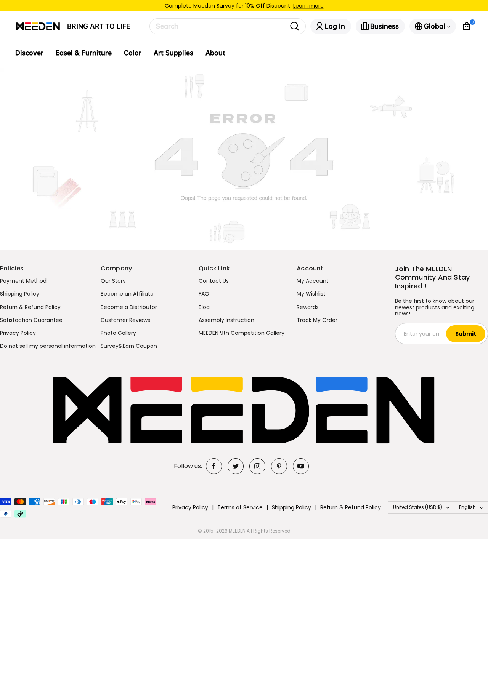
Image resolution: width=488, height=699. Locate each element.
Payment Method (23, 281)
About (215, 53)
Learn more (308, 6)
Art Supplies (173, 53)
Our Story (113, 281)
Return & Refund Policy (30, 307)
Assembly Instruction (226, 320)
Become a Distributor (129, 307)
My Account (313, 281)
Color (132, 53)
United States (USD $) (417, 507)
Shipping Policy (19, 294)
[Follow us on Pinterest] (279, 466)
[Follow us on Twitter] (235, 466)
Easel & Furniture (84, 53)
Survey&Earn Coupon (129, 346)
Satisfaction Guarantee (31, 320)
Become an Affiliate (127, 294)
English (467, 507)
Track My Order (317, 320)
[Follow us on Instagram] (257, 466)
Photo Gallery (118, 333)
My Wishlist (311, 294)
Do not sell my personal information (48, 346)
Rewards (308, 307)
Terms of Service (240, 507)
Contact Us (214, 281)
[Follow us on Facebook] (214, 466)
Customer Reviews (125, 320)
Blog (204, 307)
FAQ (204, 294)
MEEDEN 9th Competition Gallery (241, 333)
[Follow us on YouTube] (300, 466)
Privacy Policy (18, 333)
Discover (29, 53)
